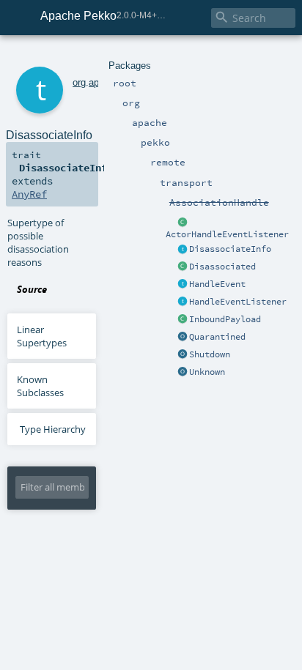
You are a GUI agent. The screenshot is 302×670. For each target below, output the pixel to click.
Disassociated (222, 266)
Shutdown (209, 354)
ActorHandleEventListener (227, 234)
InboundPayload (225, 319)
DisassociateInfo (230, 249)
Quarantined (217, 337)
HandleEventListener (238, 302)
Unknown (207, 372)
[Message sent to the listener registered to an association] (182, 267)
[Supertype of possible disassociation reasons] (182, 250)
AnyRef (29, 194)
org (79, 82)
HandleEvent (217, 284)
